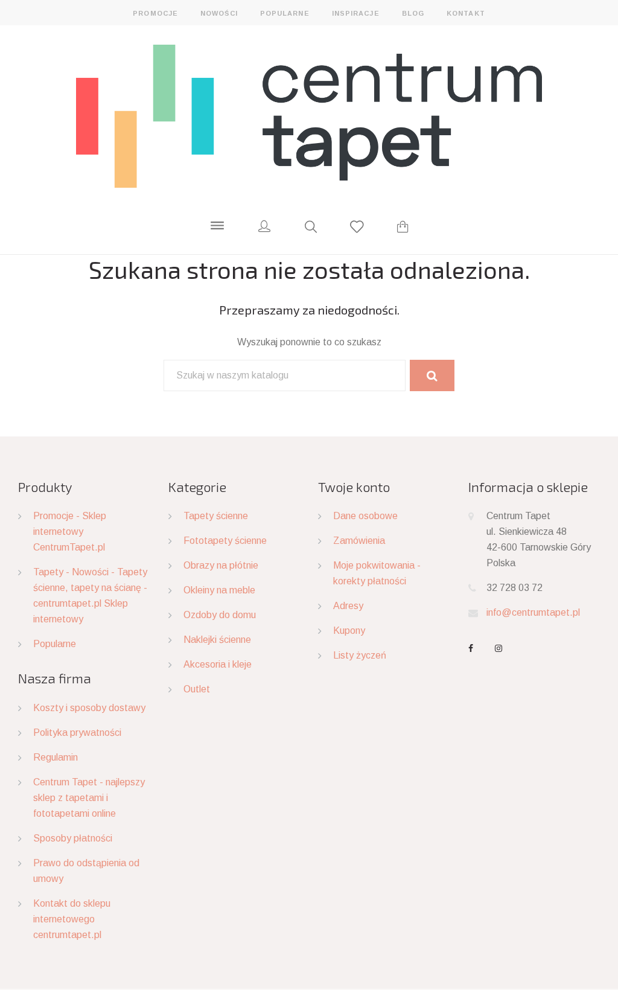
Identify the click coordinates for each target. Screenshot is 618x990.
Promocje (155, 13)
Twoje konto (354, 486)
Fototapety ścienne (225, 540)
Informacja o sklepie (528, 486)
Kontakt (466, 13)
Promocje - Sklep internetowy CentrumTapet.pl (69, 531)
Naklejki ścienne (217, 639)
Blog (413, 13)
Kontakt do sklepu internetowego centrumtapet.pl (71, 919)
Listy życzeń (359, 655)
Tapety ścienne (215, 516)
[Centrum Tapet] (308, 115)
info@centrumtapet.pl (533, 612)
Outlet (196, 689)
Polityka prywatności (77, 732)
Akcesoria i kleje (217, 664)
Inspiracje (356, 13)
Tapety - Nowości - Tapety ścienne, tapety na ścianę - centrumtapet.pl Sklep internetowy (90, 595)
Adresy (348, 606)
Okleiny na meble (219, 590)
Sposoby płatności (72, 838)
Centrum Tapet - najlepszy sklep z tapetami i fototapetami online (89, 798)
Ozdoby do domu (219, 615)
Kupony (349, 630)
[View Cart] (403, 228)
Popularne (285, 13)
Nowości (219, 13)
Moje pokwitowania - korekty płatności (377, 573)
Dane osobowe (365, 516)
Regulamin (55, 757)
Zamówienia (359, 540)
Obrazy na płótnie (220, 565)
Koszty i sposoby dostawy (89, 708)
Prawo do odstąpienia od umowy (86, 871)
